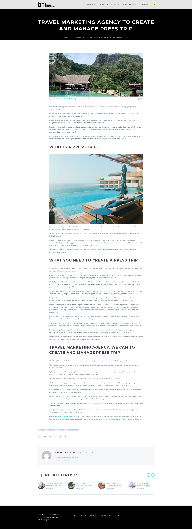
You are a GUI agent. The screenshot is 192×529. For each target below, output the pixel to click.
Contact (145, 4)
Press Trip (51, 429)
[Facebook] (40, 436)
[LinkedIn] (60, 436)
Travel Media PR (62, 417)
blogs (137, 227)
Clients (115, 4)
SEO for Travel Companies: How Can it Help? (84, 485)
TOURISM (61, 429)
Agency (42, 429)
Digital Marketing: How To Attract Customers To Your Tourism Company (54, 485)
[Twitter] (45, 436)
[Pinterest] (50, 436)
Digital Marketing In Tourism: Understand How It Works (114, 485)
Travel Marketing (70, 99)
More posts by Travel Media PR (67, 457)
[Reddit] (65, 436)
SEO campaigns (108, 419)
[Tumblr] (55, 436)
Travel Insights (129, 4)
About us (91, 4)
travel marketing (73, 429)
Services (104, 4)
